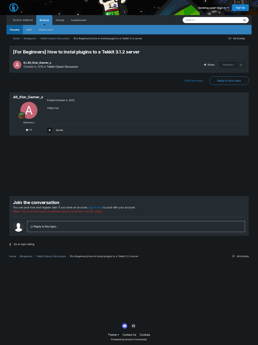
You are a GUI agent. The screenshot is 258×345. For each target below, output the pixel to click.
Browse (44, 20)
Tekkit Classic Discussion (62, 66)
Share (210, 64)
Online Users (46, 29)
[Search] (244, 20)
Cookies (145, 334)
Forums (14, 29)
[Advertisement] (78, 165)
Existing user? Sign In (212, 7)
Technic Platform (23, 20)
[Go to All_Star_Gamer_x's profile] (17, 65)
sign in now (96, 207)
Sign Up (240, 7)
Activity (60, 20)
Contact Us (129, 334)
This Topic (229, 20)
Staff (29, 29)
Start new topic (194, 80)
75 (30, 129)
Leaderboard (78, 20)
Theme (112, 334)
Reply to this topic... (45, 226)
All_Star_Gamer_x (39, 62)
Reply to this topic (229, 80)
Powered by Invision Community (129, 339)
